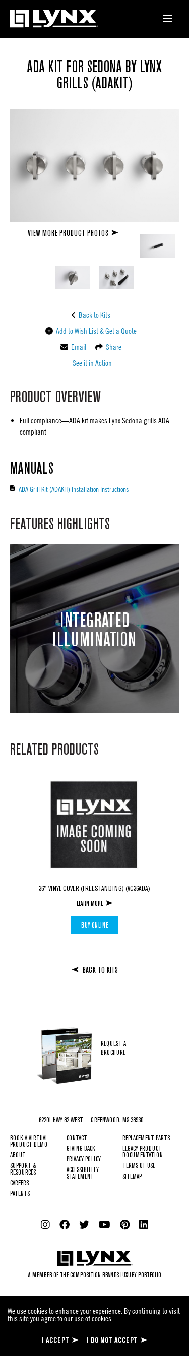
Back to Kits (93, 314)
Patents (20, 1194)
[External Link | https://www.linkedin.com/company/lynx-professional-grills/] (143, 1225)
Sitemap (132, 1177)
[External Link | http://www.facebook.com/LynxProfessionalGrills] (64, 1225)
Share (112, 346)
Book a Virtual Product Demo (29, 1142)
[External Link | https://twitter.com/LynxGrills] (84, 1225)
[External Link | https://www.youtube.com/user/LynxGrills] (104, 1225)
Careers (19, 1183)
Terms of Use (138, 1166)
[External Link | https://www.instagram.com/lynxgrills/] (45, 1225)
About (18, 1155)
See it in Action (91, 362)
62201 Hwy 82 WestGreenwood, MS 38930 (91, 1120)
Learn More (90, 903)
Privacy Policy (84, 1159)
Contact (77, 1138)
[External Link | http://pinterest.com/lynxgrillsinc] (125, 1225)
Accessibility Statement (83, 1173)
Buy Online (94, 925)
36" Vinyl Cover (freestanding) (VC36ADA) (94, 889)
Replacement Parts (146, 1138)
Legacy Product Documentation (142, 1152)
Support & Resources (23, 1169)
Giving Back (81, 1149)
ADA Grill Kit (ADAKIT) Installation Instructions (74, 488)
